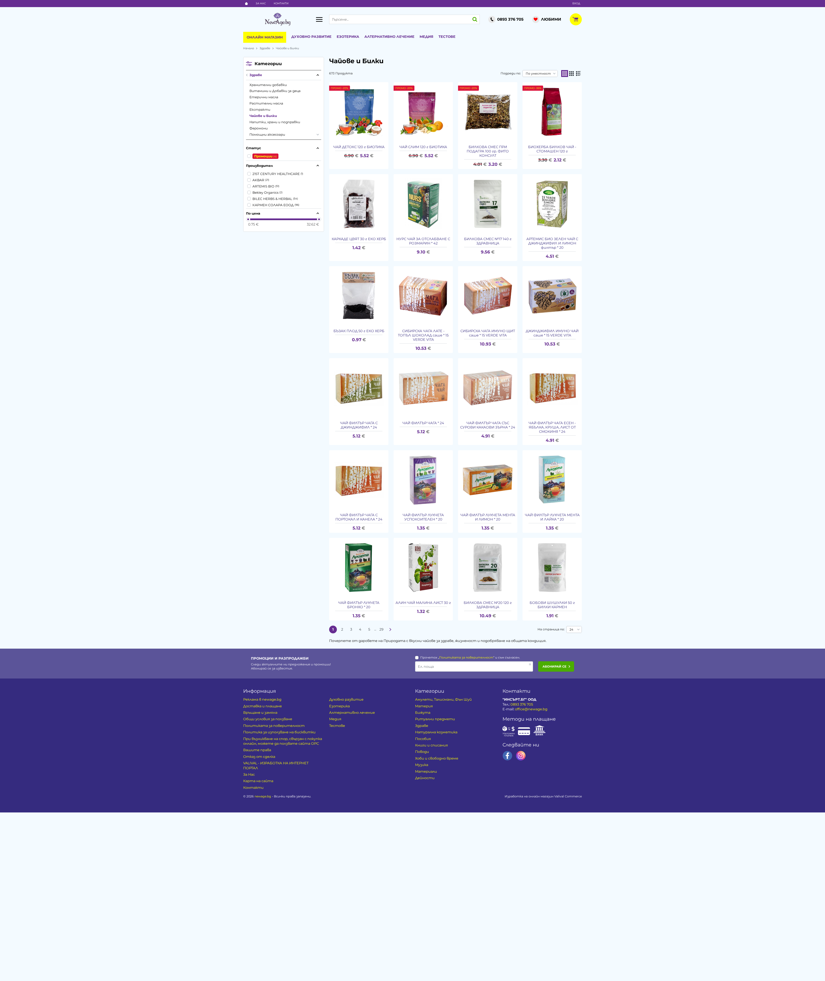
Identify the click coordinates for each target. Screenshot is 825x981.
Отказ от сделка (259, 757)
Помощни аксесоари (267, 134)
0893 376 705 (521, 704)
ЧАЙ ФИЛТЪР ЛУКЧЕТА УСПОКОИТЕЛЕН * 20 (423, 517)
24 (571, 629)
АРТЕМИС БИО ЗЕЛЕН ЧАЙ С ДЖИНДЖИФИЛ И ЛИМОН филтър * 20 (552, 243)
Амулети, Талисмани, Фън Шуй (443, 699)
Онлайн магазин (265, 37)
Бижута (422, 713)
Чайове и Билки (263, 116)
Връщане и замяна (260, 713)
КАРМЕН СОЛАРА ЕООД (273, 205)
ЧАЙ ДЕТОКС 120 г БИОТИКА (359, 147)
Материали (426, 771)
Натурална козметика (436, 732)
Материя (424, 706)
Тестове (446, 37)
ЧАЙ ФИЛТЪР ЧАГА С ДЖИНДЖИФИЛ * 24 (359, 425)
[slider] (248, 219)
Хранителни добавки (268, 85)
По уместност (538, 73)
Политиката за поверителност (466, 657)
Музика (421, 765)
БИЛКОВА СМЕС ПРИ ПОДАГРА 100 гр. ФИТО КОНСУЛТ (488, 151)
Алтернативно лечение (389, 37)
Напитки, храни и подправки (274, 122)
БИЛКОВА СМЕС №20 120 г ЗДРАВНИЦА (488, 605)
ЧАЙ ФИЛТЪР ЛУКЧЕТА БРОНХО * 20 (358, 605)
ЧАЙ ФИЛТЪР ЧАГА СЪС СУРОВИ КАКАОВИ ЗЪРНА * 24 (487, 425)
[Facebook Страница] (507, 755)
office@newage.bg (531, 709)
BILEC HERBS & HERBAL (272, 199)
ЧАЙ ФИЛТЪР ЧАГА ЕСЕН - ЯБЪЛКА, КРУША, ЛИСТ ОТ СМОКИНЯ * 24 (552, 427)
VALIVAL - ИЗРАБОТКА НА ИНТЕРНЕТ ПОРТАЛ (276, 765)
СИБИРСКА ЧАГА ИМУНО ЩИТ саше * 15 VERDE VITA (487, 333)
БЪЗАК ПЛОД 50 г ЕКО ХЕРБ (358, 331)
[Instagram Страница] (521, 755)
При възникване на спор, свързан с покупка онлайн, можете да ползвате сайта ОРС (282, 741)
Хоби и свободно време (436, 758)
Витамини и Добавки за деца (275, 91)
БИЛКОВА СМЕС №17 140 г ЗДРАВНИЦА (488, 241)
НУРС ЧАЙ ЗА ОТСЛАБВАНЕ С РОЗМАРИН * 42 (423, 241)
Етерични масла (263, 97)
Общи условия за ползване (267, 719)
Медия (426, 37)
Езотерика (348, 37)
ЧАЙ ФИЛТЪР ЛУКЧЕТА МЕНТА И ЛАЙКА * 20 (552, 517)
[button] (564, 73)
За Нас (261, 3)
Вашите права (257, 750)
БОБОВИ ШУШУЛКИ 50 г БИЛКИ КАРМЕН (552, 605)
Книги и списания (431, 745)
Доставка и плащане (262, 706)
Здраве (265, 48)
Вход (576, 3)
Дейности (425, 778)
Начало (248, 48)
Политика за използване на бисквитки (279, 732)
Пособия (423, 739)
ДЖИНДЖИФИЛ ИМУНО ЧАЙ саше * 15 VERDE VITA (552, 333)
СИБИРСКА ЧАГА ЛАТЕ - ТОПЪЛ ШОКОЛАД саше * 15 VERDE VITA (423, 335)
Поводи (422, 752)
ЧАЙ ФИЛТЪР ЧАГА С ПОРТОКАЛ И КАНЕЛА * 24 (358, 517)
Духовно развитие (311, 37)
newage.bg (263, 796)
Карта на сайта (258, 781)
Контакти (281, 3)
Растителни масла (266, 103)
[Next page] (390, 629)
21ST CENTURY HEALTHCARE (276, 174)
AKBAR (258, 180)
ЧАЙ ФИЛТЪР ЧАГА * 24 (423, 423)
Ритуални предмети (435, 719)
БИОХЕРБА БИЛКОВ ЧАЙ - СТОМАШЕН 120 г (552, 149)
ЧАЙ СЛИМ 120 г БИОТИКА (423, 147)
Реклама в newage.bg (262, 699)
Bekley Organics (265, 192)
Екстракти (259, 109)
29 (381, 629)
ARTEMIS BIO (263, 186)
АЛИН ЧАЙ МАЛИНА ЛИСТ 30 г (423, 603)
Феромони (258, 128)
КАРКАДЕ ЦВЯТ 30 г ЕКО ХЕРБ (359, 239)
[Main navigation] (319, 19)
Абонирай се (554, 666)
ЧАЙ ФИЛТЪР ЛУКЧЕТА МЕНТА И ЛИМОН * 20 (487, 517)
